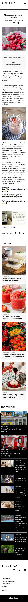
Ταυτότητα (5, 586)
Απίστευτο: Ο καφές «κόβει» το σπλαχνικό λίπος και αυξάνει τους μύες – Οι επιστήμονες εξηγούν (20, 467)
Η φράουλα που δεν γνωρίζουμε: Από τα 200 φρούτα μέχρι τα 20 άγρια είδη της (13, 356)
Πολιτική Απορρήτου (8, 581)
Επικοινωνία (6, 584)
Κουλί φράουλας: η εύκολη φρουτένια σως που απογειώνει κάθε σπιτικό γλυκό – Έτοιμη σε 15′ (13, 396)
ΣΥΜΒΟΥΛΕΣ (13, 11)
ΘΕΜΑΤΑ (5, 392)
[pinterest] (14, 23)
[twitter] (18, 23)
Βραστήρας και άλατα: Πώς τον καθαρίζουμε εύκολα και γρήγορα (19, 216)
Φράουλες (13, 227)
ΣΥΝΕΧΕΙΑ (20, 221)
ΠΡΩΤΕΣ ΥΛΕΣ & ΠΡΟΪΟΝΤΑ (9, 352)
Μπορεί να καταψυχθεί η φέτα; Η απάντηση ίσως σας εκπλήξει (12, 279)
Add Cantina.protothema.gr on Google (13, 64)
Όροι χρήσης (6, 579)
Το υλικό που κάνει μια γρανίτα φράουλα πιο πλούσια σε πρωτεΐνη (12, 317)
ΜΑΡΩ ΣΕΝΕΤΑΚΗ (9, 20)
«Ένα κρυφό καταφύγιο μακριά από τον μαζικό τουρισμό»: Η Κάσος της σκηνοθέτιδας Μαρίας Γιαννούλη (21, 493)
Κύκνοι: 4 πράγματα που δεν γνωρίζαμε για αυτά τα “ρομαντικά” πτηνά (21, 539)
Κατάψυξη (5, 227)
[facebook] (10, 23)
